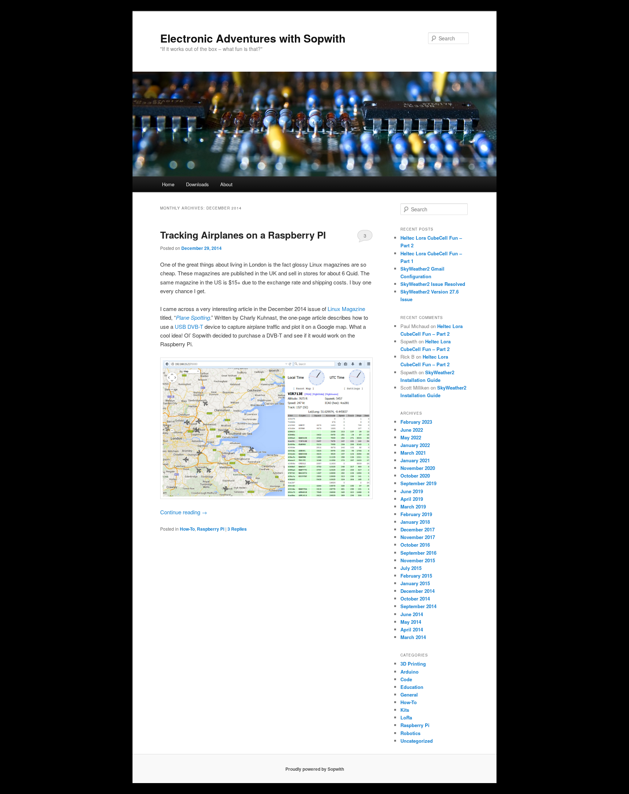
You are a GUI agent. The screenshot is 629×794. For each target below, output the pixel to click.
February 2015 (416, 575)
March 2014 (413, 637)
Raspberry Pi (210, 529)
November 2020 (417, 467)
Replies (237, 529)
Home (168, 184)
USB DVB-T (189, 326)
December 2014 (417, 590)
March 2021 (413, 452)
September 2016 (418, 552)
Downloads (197, 184)
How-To (187, 529)
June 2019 (411, 491)
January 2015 (415, 583)
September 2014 (418, 606)
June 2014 (411, 614)
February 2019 (416, 514)
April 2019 (411, 498)
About (226, 184)
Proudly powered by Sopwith (314, 769)
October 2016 (415, 544)
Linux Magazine (346, 308)
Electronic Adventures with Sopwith (252, 38)
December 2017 (417, 529)
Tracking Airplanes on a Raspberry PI (243, 235)
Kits (404, 709)
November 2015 (417, 560)
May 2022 (410, 437)
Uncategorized (416, 740)
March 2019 (413, 506)
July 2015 (411, 567)
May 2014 (410, 621)
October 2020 (415, 475)
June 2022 (411, 429)
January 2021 (415, 460)
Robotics (410, 733)
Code (406, 679)
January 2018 (415, 521)
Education (411, 686)
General (409, 694)
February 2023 (416, 421)
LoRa (406, 717)
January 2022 (415, 445)
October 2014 (415, 598)
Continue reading (183, 512)
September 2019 (418, 483)
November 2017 (417, 537)
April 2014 (411, 629)
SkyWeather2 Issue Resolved (432, 283)
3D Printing (413, 663)
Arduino (409, 671)
